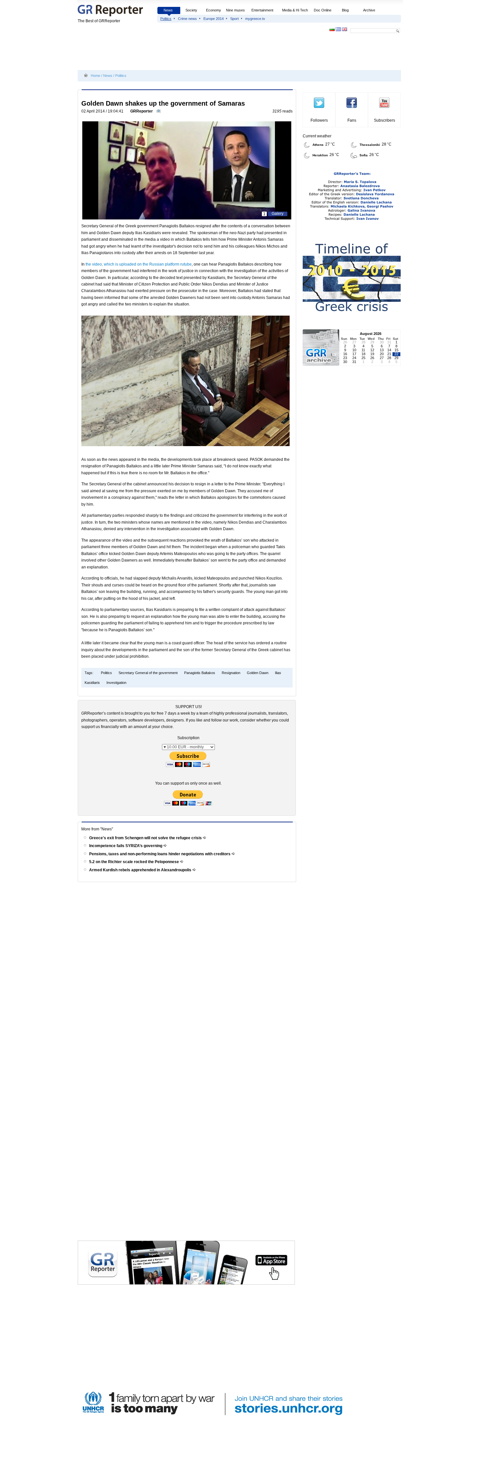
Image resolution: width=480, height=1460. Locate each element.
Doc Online (322, 10)
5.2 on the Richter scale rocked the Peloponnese (134, 862)
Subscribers (384, 120)
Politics (165, 19)
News (169, 10)
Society (191, 10)
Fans (351, 120)
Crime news (187, 19)
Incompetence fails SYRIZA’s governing (126, 845)
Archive (369, 10)
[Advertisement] (196, 53)
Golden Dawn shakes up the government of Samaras (163, 103)
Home (95, 76)
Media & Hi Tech (295, 10)
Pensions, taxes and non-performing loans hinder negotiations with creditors (160, 854)
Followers (319, 120)
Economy (213, 10)
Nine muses (235, 10)
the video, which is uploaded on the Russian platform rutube (139, 264)
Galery (277, 213)
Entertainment (262, 10)
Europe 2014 (213, 19)
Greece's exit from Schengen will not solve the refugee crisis (146, 838)
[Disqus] (188, 977)
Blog (345, 10)
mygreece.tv (255, 19)
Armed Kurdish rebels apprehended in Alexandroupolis (140, 870)
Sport (234, 19)
